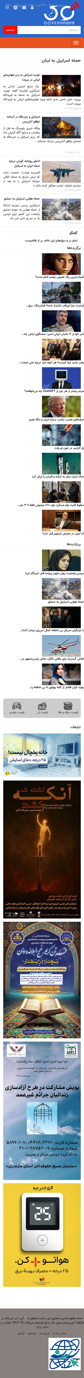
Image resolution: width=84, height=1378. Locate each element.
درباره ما (45, 1333)
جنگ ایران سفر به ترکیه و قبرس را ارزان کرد (58, 476)
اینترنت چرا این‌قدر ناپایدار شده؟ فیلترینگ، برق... (55, 305)
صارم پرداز (42, 1327)
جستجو (10, 30)
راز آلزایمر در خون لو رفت (69, 448)
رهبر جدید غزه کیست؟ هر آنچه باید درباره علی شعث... (51, 362)
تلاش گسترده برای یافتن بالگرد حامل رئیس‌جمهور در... (51, 659)
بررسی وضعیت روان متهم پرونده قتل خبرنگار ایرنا (54, 573)
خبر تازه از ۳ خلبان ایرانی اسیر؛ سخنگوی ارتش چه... (52, 334)
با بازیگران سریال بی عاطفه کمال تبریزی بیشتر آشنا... (52, 630)
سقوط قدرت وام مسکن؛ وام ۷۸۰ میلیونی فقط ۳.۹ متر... (50, 505)
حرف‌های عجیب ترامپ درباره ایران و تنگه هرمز (56, 419)
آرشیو (21, 1333)
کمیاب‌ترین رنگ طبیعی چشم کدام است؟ (59, 277)
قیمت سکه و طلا (68, 712)
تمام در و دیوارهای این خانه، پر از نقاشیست (51, 240)
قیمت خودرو (16, 712)
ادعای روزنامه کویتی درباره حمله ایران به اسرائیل (24, 163)
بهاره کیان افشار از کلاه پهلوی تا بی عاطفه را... (56, 687)
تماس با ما (59, 1333)
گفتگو (74, 233)
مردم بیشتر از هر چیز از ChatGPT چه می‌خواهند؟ (54, 391)
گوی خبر (19, 1318)
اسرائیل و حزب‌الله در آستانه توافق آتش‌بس (23, 119)
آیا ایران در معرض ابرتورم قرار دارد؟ (63, 533)
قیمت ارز (42, 712)
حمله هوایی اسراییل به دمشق (22, 198)
